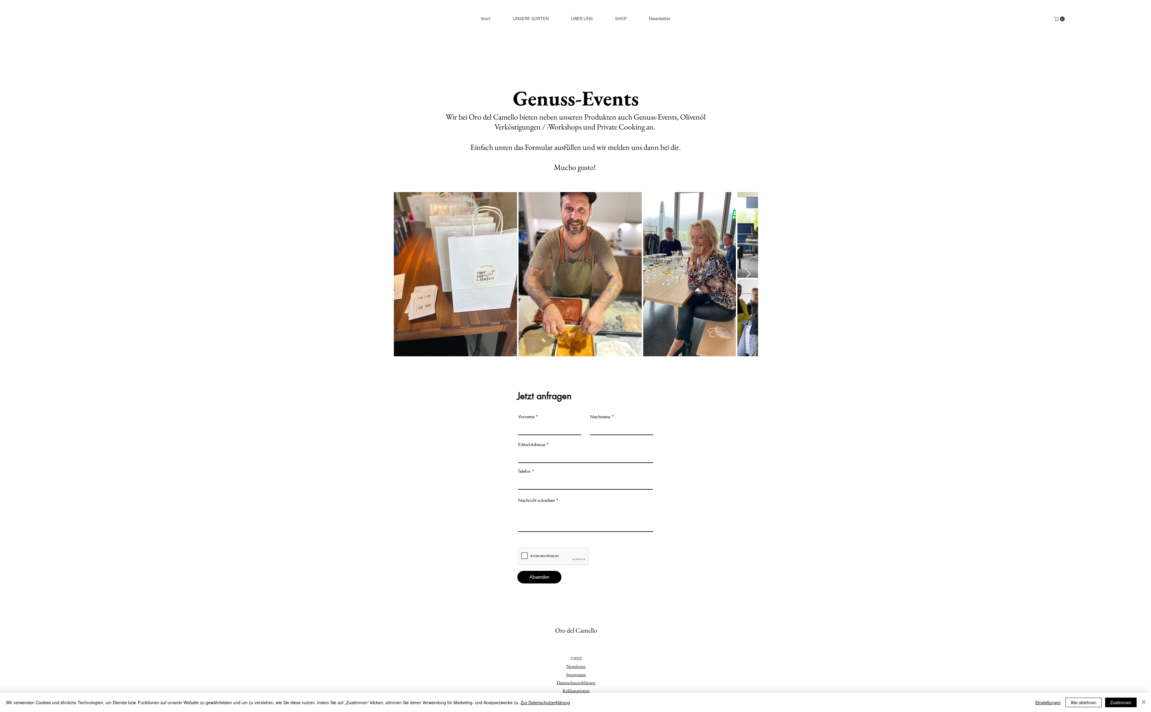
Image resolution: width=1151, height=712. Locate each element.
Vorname (526, 417)
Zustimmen (1121, 702)
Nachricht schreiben (536, 500)
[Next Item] (747, 274)
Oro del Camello (576, 630)
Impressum (576, 674)
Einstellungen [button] (1048, 702)
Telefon (524, 471)
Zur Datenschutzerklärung (545, 702)
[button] (1060, 18)
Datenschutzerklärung (576, 682)
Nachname (600, 417)
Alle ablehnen (1083, 702)
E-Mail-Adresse (531, 445)
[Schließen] (1143, 702)
